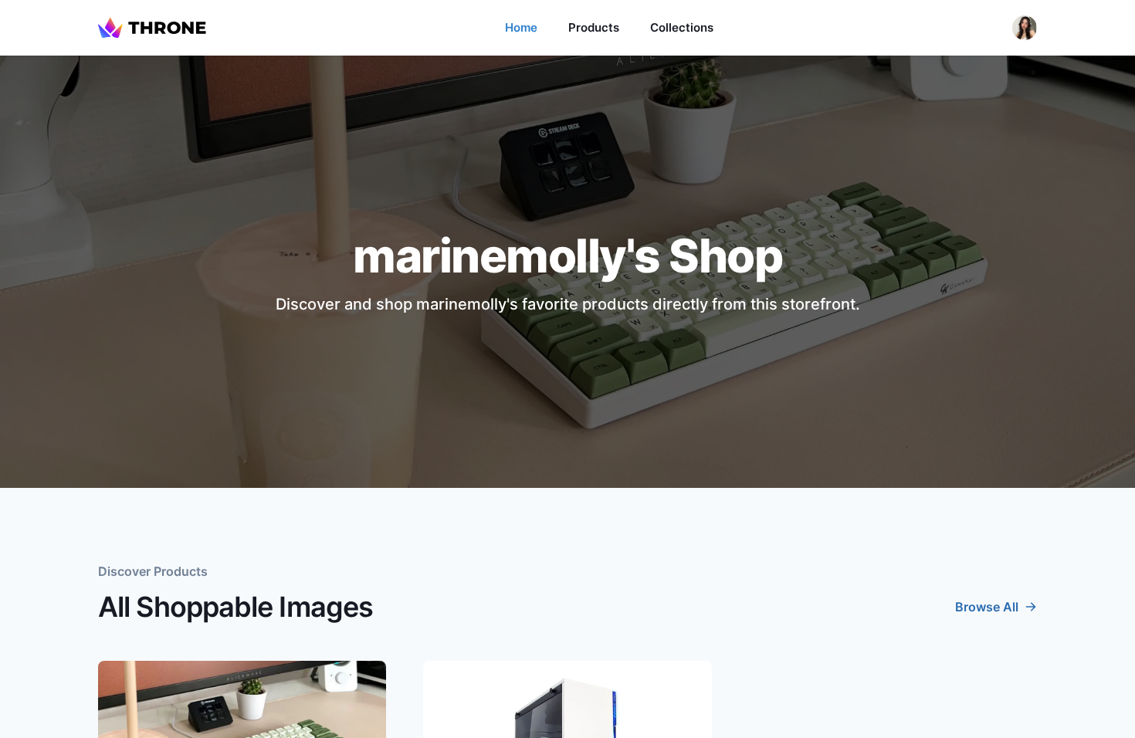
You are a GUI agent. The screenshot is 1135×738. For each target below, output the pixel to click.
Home (521, 27)
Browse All (986, 606)
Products (593, 27)
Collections (681, 27)
